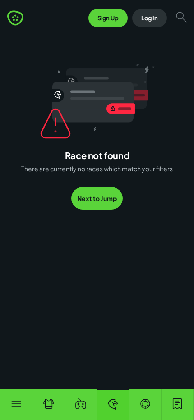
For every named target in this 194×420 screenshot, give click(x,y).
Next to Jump (97, 198)
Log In (149, 18)
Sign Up (108, 18)
